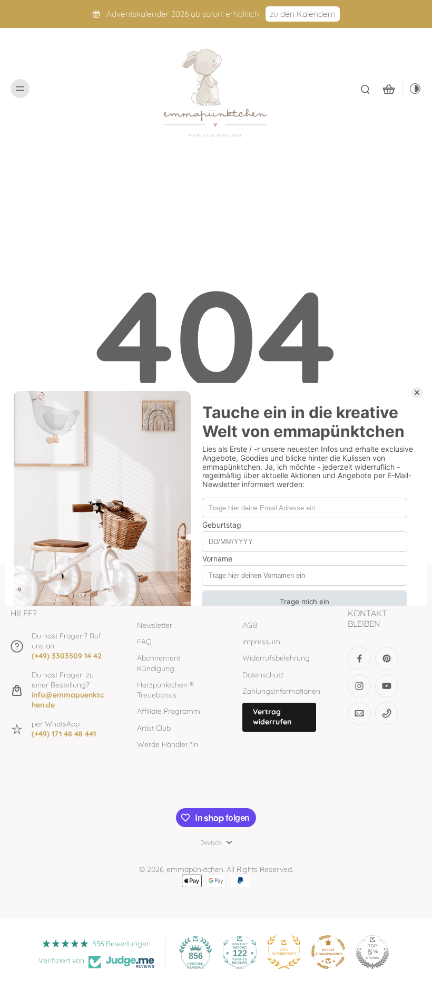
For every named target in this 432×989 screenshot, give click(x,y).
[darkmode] (411, 88)
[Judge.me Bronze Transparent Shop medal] (328, 952)
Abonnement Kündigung (158, 663)
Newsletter (154, 625)
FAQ (144, 641)
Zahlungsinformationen (279, 691)
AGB (249, 625)
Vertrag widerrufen (272, 716)
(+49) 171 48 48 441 (64, 734)
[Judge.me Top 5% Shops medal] (372, 952)
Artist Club (154, 728)
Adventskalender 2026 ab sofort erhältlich (182, 14)
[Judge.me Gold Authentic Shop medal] (284, 952)
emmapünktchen (194, 869)
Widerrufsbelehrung (276, 658)
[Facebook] (359, 658)
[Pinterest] (386, 658)
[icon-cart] (388, 88)
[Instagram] (359, 685)
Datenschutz (263, 675)
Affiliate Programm (168, 711)
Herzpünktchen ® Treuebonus (165, 690)
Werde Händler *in (167, 744)
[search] (365, 88)
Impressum (261, 641)
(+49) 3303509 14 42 (67, 656)
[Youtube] (386, 685)
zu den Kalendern (303, 14)
